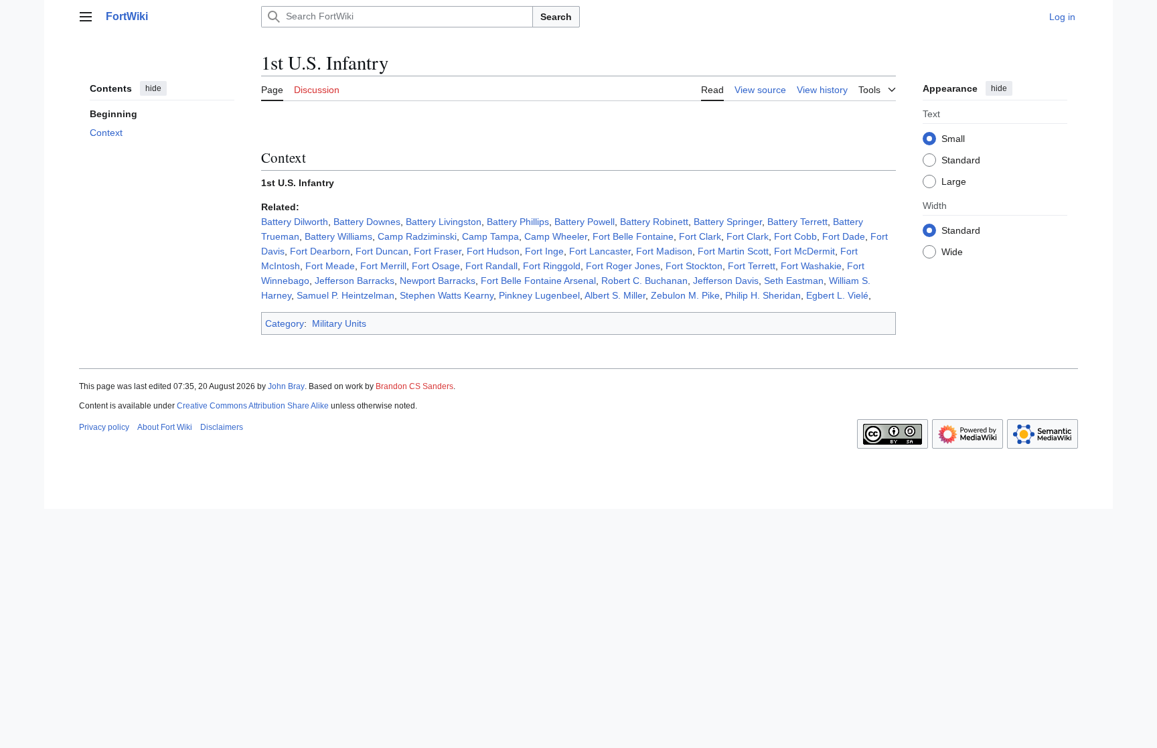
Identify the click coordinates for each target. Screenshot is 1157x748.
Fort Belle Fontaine (633, 236)
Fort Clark (700, 236)
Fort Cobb (795, 236)
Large (953, 181)
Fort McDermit (804, 251)
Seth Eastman (794, 280)
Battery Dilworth (294, 221)
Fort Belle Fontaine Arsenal (538, 280)
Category (284, 323)
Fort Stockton (694, 265)
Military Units (339, 323)
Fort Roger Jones (623, 265)
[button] (85, 16)
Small (953, 138)
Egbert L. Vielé (837, 295)
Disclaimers (221, 427)
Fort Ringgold (552, 265)
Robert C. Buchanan (644, 280)
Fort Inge (544, 251)
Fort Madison (664, 251)
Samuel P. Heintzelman (345, 295)
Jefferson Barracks (354, 280)
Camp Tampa (490, 236)
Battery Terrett (797, 221)
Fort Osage (436, 265)
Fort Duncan (382, 251)
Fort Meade (330, 265)
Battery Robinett (654, 221)
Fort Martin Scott (733, 251)
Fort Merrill (383, 265)
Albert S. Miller (615, 295)
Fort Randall (491, 265)
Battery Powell (584, 221)
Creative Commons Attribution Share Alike (253, 405)
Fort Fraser (437, 251)
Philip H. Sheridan (763, 295)
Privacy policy (104, 427)
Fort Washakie (811, 265)
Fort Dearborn (320, 251)
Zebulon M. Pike (685, 295)
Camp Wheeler (555, 236)
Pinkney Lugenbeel (539, 295)
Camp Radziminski (417, 236)
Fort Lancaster (600, 251)
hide (153, 88)
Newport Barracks (437, 280)
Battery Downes (366, 221)
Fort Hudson (493, 251)
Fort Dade (843, 236)
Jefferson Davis (726, 280)
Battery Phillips (518, 221)
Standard (960, 160)
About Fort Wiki (164, 427)
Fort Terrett (751, 265)
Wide (952, 251)
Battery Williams (338, 236)
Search (556, 16)
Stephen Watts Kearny (446, 295)
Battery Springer (728, 221)
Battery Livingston (443, 221)
